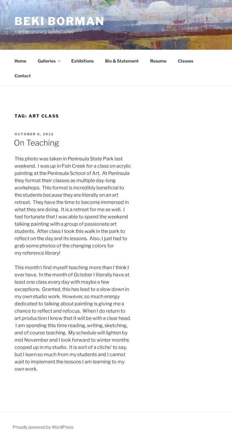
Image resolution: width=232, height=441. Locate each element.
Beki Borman (59, 21)
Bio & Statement (122, 60)
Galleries (47, 60)
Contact (22, 75)
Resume (158, 60)
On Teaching (36, 142)
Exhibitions (82, 60)
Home (20, 60)
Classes (185, 60)
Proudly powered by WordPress (43, 427)
